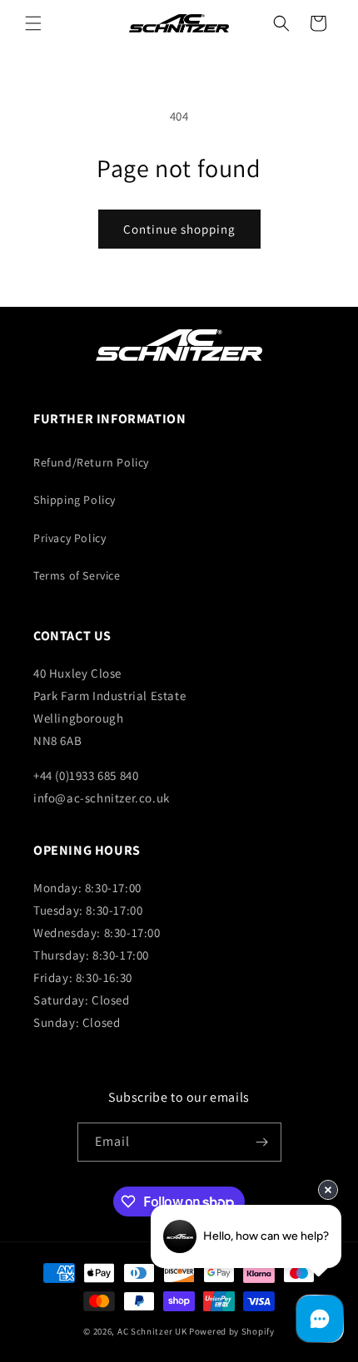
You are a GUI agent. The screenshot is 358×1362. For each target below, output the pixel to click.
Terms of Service (77, 575)
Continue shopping (179, 229)
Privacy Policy (69, 537)
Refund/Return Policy (91, 462)
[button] (33, 23)
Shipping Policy (74, 499)
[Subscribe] (262, 1142)
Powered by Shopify (232, 1331)
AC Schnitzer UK (152, 1331)
